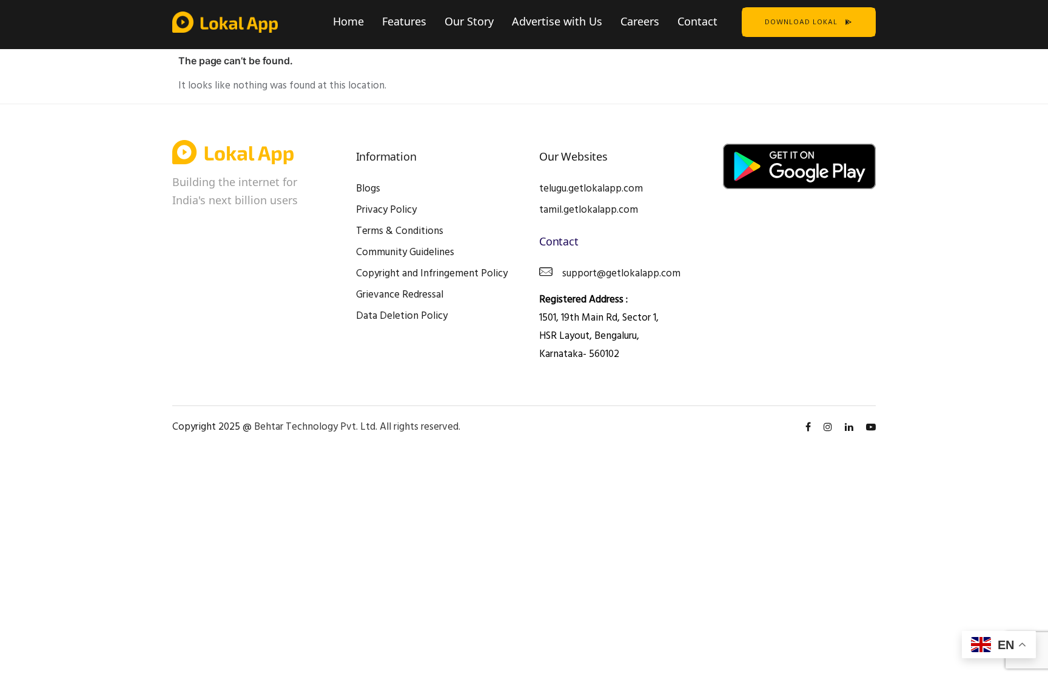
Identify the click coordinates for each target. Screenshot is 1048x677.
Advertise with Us (557, 21)
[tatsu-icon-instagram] (830, 427)
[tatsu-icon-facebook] (810, 427)
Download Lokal (801, 22)
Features (404, 21)
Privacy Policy (386, 210)
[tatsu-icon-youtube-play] (871, 427)
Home (348, 21)
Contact (697, 21)
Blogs (368, 189)
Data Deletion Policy (402, 316)
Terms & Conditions (399, 231)
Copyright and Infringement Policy (432, 273)
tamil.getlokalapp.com (588, 210)
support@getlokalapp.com (621, 273)
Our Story (469, 21)
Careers (639, 21)
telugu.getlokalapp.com (591, 189)
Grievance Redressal (399, 295)
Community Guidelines (405, 252)
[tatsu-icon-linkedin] (851, 427)
